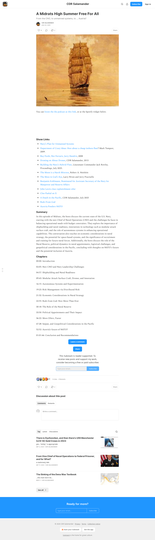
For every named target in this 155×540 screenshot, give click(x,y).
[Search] (122, 4)
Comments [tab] (42, 403)
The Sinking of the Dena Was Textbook (56, 474)
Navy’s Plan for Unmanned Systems (57, 144)
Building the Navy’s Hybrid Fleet (56, 164)
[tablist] (46, 403)
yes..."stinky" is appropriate (47, 444)
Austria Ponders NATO (51, 206)
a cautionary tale (42, 462)
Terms (84, 524)
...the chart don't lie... (44, 477)
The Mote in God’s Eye (51, 177)
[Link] (33, 139)
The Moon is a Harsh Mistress (54, 172)
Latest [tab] (44, 432)
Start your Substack (71, 529)
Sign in (148, 4)
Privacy (77, 524)
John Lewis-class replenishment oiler (58, 189)
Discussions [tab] (53, 432)
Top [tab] (39, 432)
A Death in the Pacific (50, 197)
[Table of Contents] (2, 270)
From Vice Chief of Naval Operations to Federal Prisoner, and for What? (65, 457)
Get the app (88, 529)
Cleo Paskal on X (48, 193)
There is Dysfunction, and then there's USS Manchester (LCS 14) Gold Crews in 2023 (65, 439)
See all (41, 490)
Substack (66, 535)
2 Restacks (61, 379)
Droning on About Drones (52, 160)
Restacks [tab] (51, 403)
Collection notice (94, 524)
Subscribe (136, 4)
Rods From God (47, 202)
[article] (77, 444)
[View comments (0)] (46, 30)
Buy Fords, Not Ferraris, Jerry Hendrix (58, 156)
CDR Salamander (48, 23)
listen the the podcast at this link (60, 111)
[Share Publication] (127, 4)
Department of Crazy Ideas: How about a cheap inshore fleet (69, 148)
